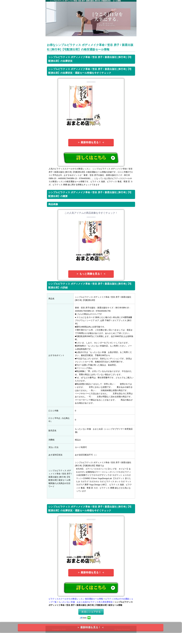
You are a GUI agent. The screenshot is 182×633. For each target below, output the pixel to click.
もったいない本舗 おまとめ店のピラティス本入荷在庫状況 (86, 602)
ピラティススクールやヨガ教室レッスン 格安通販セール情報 (76, 599)
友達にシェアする (91, 611)
